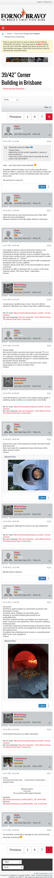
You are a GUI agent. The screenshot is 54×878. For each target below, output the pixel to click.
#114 (49, 568)
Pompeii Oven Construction (14, 37)
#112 (49, 439)
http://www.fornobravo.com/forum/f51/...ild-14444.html (24, 799)
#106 (49, 141)
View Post (31, 147)
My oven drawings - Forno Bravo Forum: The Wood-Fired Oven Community (27, 318)
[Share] (49, 135)
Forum (9, 34)
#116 (49, 730)
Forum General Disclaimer (13, 89)
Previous (15, 116)
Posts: (35, 134)
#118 (49, 830)
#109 (49, 300)
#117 (49, 773)
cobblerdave (20, 758)
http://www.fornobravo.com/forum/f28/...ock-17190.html (25, 804)
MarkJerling (20, 284)
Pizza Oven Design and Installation (27, 34)
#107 (49, 211)
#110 (49, 346)
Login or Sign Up (44, 2)
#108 (49, 246)
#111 (49, 393)
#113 (49, 521)
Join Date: (18, 134)
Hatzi (16, 126)
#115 (49, 602)
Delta (17, 195)
